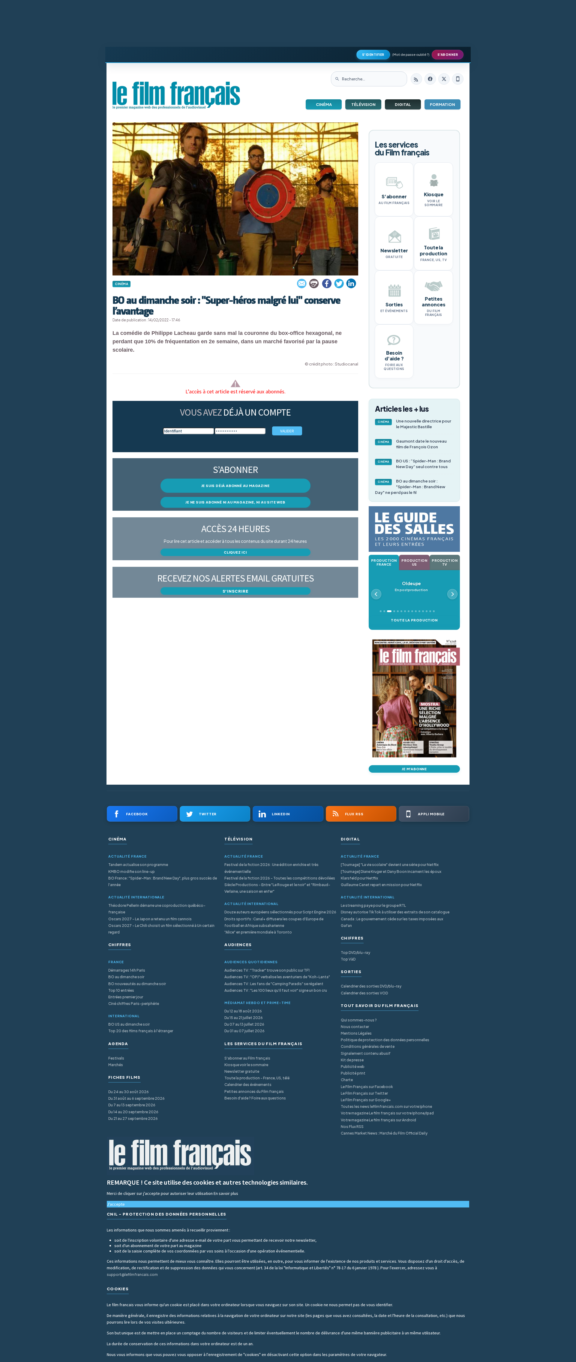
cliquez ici (235, 552)
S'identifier (373, 54)
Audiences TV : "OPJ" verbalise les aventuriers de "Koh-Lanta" (277, 977)
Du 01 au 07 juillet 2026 (244, 1031)
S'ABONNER (447, 54)
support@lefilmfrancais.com (132, 1274)
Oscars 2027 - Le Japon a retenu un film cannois (150, 919)
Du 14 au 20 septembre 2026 (133, 1112)
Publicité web (352, 1066)
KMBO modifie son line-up (131, 871)
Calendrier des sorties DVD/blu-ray (371, 986)
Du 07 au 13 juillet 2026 (244, 1024)
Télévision (363, 104)
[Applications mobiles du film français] (458, 79)
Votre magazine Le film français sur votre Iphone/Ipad (387, 1113)
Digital (403, 104)
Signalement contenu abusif (366, 1053)
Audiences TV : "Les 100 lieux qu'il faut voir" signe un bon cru (275, 990)
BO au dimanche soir (126, 977)
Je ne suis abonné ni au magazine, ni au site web (235, 502)
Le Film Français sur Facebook (367, 1086)
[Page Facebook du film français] (430, 79)
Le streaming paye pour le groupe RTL (373, 905)
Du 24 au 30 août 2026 (128, 1092)
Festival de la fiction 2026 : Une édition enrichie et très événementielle (271, 867)
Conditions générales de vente (367, 1046)
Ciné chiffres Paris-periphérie (133, 1003)
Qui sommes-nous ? (359, 1020)
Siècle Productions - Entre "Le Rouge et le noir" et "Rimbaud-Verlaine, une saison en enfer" (277, 888)
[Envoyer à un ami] (302, 283)
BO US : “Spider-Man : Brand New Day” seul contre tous (414, 464)
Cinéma (324, 104)
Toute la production (414, 620)
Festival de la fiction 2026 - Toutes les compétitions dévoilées (279, 878)
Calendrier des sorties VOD (364, 993)
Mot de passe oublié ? (410, 54)
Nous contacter (355, 1026)
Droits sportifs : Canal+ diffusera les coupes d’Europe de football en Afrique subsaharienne (273, 922)
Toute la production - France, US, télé (257, 1078)
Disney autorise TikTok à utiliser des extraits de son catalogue (395, 912)
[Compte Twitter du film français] (444, 79)
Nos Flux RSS (352, 1126)
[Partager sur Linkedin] (351, 283)
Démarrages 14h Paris (126, 970)
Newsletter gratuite (241, 1071)
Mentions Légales (356, 1033)
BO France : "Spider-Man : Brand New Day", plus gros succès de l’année (162, 881)
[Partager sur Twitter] (339, 283)
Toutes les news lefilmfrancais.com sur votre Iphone (386, 1106)
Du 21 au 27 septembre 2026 (133, 1118)
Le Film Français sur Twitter (364, 1093)
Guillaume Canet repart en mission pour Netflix (381, 884)
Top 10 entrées (121, 990)
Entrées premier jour (125, 997)
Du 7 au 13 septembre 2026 (131, 1105)
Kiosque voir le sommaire (246, 1065)
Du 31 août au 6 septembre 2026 (136, 1098)
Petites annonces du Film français (254, 1091)
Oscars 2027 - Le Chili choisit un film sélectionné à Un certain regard (161, 928)
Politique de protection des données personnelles (385, 1040)
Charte (347, 1080)
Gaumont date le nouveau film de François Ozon (412, 444)
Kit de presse (352, 1060)
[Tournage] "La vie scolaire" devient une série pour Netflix (390, 864)
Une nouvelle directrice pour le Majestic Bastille (415, 424)
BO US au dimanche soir (129, 1024)
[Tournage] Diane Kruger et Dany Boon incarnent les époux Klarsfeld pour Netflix (391, 874)
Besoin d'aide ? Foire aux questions (255, 1098)
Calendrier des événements (248, 1084)
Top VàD (348, 959)
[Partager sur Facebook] (326, 283)
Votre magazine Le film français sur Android (378, 1120)
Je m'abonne (414, 769)
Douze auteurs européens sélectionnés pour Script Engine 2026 (280, 912)
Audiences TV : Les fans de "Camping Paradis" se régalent (273, 984)
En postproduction (411, 586)
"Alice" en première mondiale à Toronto (258, 932)
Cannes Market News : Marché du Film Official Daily (384, 1133)
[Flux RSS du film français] (416, 79)
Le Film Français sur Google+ (366, 1100)
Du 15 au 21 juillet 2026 (243, 1017)
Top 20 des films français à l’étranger (140, 1031)
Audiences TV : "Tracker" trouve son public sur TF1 (267, 970)
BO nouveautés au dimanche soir (137, 984)
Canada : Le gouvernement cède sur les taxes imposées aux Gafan (392, 922)
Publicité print (353, 1073)
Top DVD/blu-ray (355, 952)
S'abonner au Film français (247, 1058)
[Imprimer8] (314, 283)
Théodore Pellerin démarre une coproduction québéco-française (157, 908)
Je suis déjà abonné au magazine (235, 486)
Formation (442, 104)
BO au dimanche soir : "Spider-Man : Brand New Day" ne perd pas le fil (410, 487)
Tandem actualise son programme (138, 864)
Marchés (115, 1065)
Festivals (116, 1058)
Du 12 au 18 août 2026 (243, 1011)
